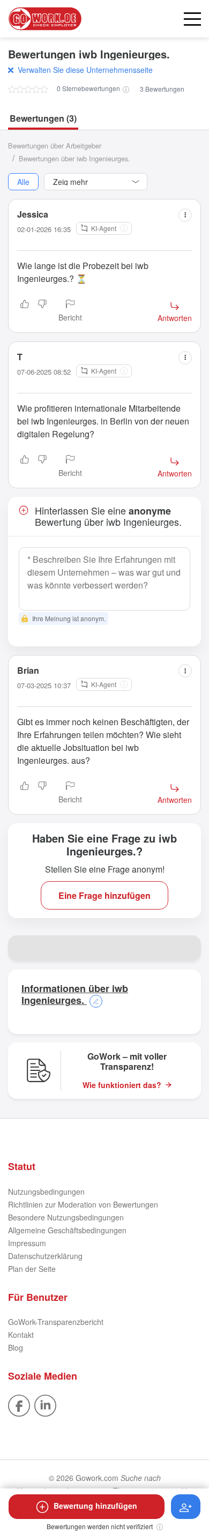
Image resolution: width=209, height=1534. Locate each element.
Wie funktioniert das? (122, 1085)
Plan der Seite (32, 1268)
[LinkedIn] (45, 1404)
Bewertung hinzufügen (95, 1505)
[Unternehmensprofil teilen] (188, 948)
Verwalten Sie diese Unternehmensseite (85, 69)
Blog (15, 1347)
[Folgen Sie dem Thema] (185, 1506)
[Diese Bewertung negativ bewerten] (42, 311)
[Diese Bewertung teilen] (185, 215)
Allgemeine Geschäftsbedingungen (67, 1230)
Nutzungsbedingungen (46, 1191)
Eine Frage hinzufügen (104, 895)
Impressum (27, 1243)
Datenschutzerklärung (45, 1255)
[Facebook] (19, 1404)
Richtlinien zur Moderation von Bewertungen (83, 1204)
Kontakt (21, 1334)
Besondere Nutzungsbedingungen (66, 1217)
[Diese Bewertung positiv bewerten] (24, 311)
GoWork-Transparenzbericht (55, 1321)
